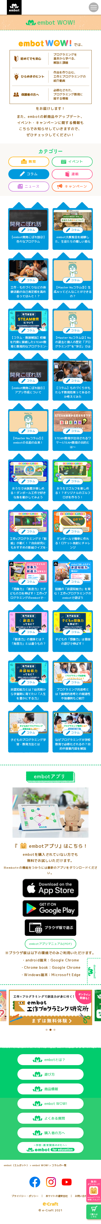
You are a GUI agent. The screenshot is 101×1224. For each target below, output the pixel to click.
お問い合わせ (82, 1196)
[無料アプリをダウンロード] (93, 1190)
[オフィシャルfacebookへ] (34, 1182)
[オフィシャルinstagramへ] (51, 1182)
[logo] (14, 7)
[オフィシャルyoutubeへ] (67, 1182)
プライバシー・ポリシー (25, 1196)
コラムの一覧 (59, 1165)
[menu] (94, 7)
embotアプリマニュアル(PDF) (50, 944)
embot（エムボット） (16, 1165)
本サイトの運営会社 (57, 1196)
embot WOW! (40, 1165)
